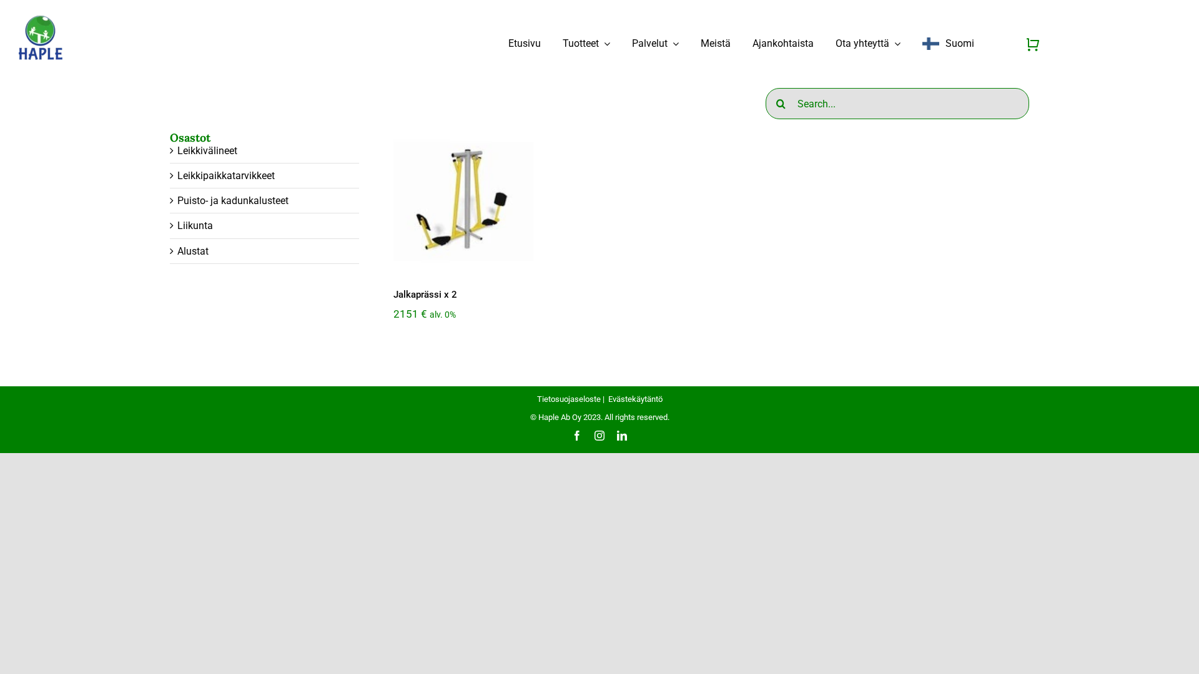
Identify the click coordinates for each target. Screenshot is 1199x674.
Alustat (193, 251)
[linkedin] (622, 436)
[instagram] (599, 436)
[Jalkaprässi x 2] (463, 201)
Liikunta (195, 226)
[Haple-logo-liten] (40, 19)
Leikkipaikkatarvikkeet (226, 176)
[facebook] (577, 436)
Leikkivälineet (207, 151)
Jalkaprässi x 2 (425, 294)
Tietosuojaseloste (569, 399)
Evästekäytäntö (635, 399)
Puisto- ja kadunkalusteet (233, 201)
